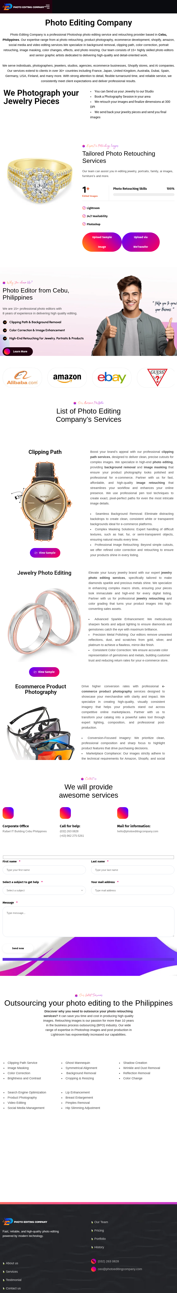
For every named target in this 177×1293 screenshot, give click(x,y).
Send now (18, 948)
